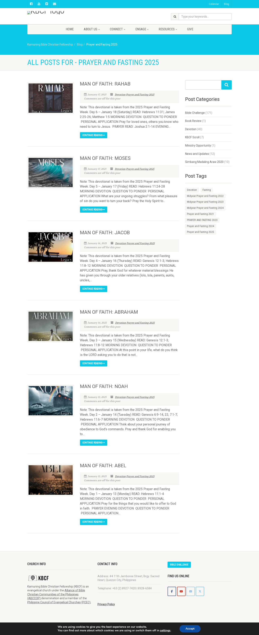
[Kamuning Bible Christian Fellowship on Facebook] (172, 591)
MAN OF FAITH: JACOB (105, 232)
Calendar (214, 4)
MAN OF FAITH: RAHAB (105, 84)
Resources (167, 29)
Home (70, 29)
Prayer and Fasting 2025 (140, 94)
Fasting (207, 190)
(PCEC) (85, 602)
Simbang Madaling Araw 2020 (204, 161)
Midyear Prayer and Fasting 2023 (205, 201)
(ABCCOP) (34, 598)
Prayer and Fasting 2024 (200, 226)
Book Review (193, 120)
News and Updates (197, 153)
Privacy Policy (106, 604)
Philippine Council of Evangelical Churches (54, 602)
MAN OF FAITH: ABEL (103, 465)
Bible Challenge (195, 112)
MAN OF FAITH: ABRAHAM (109, 312)
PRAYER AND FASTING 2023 (202, 220)
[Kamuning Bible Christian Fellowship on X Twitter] (200, 591)
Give (190, 29)
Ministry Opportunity (198, 145)
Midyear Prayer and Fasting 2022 (205, 196)
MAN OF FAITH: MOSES (105, 158)
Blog (226, 4)
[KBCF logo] (59, 12)
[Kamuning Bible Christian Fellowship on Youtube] (181, 591)
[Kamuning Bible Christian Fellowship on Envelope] (190, 591)
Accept (190, 629)
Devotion (120, 94)
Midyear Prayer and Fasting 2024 (205, 208)
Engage (140, 29)
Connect (116, 29)
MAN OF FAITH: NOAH (104, 386)
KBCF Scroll (192, 137)
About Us (90, 29)
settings (165, 630)
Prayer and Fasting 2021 (200, 214)
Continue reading (92, 135)
